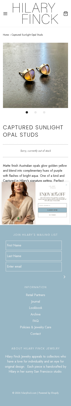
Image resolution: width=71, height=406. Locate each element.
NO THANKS (52, 215)
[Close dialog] (66, 185)
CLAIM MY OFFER (52, 210)
